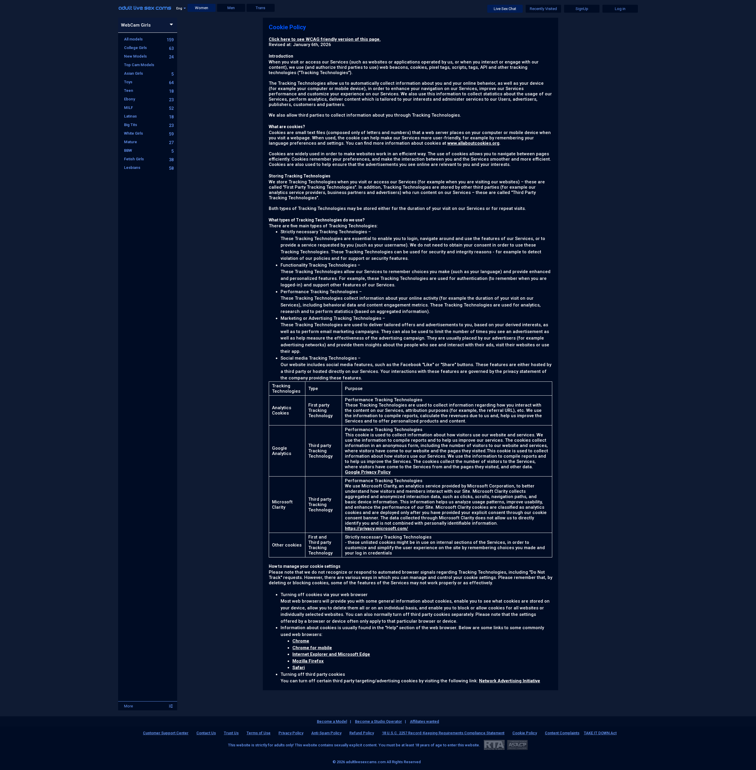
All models (149, 39)
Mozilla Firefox (308, 661)
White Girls (149, 133)
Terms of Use (259, 733)
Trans (260, 8)
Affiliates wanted (424, 721)
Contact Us (206, 733)
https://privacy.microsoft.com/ (376, 528)
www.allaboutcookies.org (473, 143)
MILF (149, 107)
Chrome (300, 641)
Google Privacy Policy (368, 472)
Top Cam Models (139, 65)
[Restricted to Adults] (494, 745)
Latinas (149, 116)
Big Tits (149, 125)
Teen (149, 90)
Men (231, 8)
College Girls (149, 47)
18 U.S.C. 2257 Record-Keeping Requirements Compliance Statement (443, 733)
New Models (149, 56)
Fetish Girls (149, 159)
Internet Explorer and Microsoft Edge (331, 654)
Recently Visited (543, 8)
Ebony (149, 99)
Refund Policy (361, 733)
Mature (149, 142)
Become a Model (332, 721)
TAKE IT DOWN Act (600, 733)
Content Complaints (562, 733)
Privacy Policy (290, 733)
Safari (298, 667)
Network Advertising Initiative (509, 680)
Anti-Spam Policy (326, 733)
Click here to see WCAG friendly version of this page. (325, 39)
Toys (149, 82)
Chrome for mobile (312, 647)
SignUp (582, 8)
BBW (149, 150)
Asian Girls (149, 73)
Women (201, 8)
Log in (620, 8)
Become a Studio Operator (378, 721)
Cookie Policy (524, 733)
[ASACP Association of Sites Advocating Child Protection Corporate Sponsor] (517, 745)
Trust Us (231, 733)
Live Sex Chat (505, 8)
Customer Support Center (165, 733)
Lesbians (149, 167)
